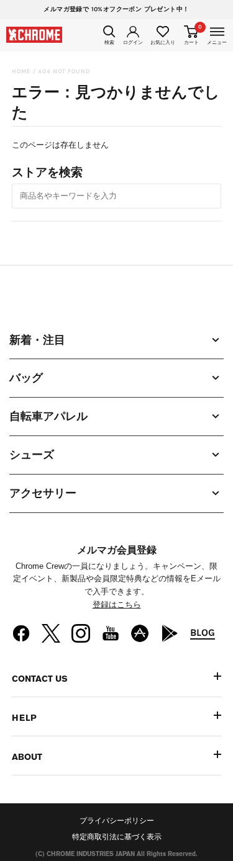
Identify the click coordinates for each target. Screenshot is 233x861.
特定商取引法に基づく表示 (117, 836)
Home (21, 71)
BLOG (202, 632)
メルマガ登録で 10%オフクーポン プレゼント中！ (116, 9)
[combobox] (117, 196)
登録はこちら (117, 604)
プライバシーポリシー (117, 820)
